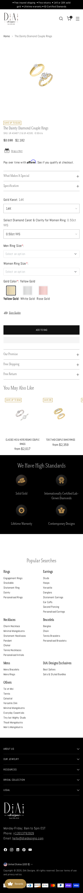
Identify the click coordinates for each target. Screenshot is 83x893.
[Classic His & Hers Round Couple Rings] (22, 416)
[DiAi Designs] (11, 18)
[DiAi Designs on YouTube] (30, 850)
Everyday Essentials (13, 712)
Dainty (6, 592)
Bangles (47, 626)
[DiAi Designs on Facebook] (5, 850)
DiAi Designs (29, 870)
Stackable (8, 583)
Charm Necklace (11, 626)
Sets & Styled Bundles (54, 674)
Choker (6, 645)
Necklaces (9, 620)
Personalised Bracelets (54, 640)
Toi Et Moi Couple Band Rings (60, 439)
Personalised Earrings (54, 611)
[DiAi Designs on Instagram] (12, 850)
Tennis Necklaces (12, 650)
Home (6, 36)
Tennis (6, 693)
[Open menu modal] (77, 19)
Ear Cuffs (48, 602)
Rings (6, 571)
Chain (46, 631)
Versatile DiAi (10, 703)
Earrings (48, 571)
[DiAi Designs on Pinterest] (24, 850)
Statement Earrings (53, 597)
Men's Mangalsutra (13, 727)
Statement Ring (11, 587)
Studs (46, 578)
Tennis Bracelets (51, 635)
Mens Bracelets (11, 669)
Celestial (8, 698)
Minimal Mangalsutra (14, 631)
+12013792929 (23, 833)
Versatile (47, 587)
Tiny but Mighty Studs (14, 717)
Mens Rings (9, 674)
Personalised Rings (13, 597)
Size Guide (15, 313)
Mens (6, 663)
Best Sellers (49, 669)
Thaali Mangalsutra (13, 722)
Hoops (46, 583)
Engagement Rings (12, 578)
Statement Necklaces (14, 635)
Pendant (7, 640)
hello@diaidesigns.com (27, 838)
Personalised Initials (13, 655)
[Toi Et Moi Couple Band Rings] (61, 416)
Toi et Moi (8, 688)
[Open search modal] (61, 19)
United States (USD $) (19, 864)
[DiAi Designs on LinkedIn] (18, 850)
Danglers (47, 592)
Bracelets (48, 620)
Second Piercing (51, 606)
